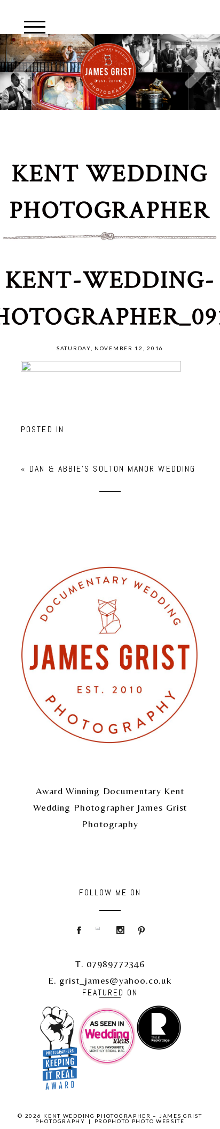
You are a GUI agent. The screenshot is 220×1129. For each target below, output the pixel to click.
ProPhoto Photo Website (140, 1121)
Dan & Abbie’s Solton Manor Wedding (112, 468)
